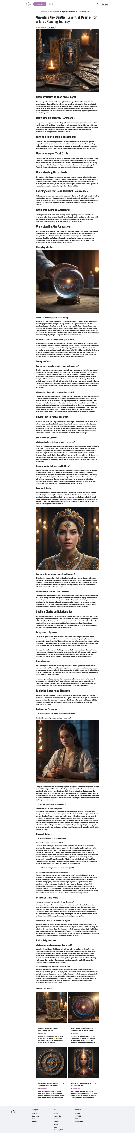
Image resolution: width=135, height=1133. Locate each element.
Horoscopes (44, 12)
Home (37, 12)
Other (51, 12)
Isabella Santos (42, 27)
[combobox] (72, 4)
